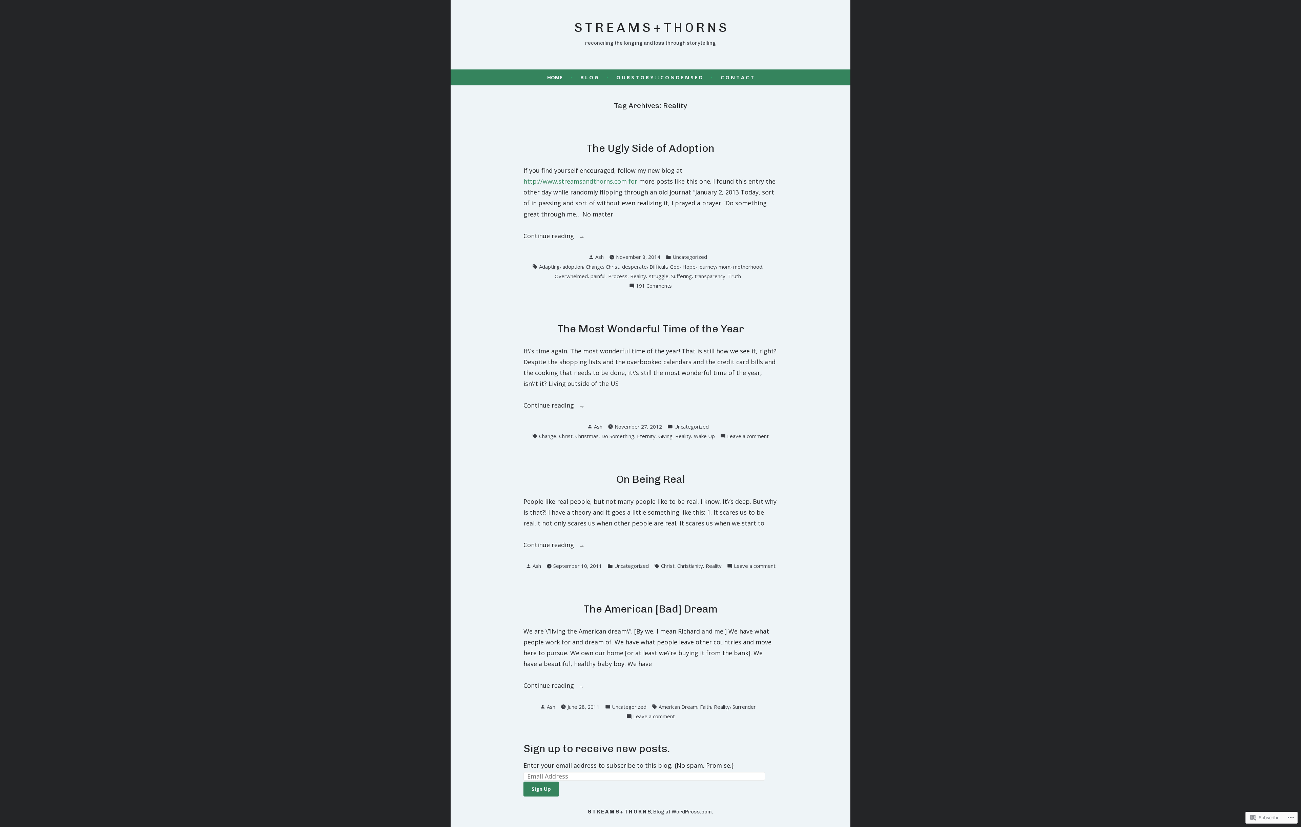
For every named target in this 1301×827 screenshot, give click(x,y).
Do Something (617, 436)
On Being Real (650, 479)
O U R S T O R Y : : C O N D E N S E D (659, 77)
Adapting (549, 266)
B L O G (589, 77)
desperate (634, 266)
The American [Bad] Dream (650, 609)
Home (554, 77)
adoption (572, 266)
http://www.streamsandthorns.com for (580, 181)
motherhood (747, 266)
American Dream (678, 706)
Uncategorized (690, 256)
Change (594, 266)
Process (617, 276)
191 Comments (654, 286)
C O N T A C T (737, 77)
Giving (665, 436)
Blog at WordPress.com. (683, 812)
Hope (689, 266)
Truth (734, 276)
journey (707, 266)
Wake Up (704, 436)
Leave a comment (748, 436)
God (675, 266)
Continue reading (549, 236)
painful (598, 276)
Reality (638, 276)
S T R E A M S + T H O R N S (650, 27)
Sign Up (541, 788)
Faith (705, 706)
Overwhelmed (571, 276)
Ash (599, 256)
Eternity (646, 436)
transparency (710, 276)
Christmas (587, 436)
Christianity (690, 565)
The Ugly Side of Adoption (650, 148)
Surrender (744, 706)
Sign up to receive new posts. (596, 748)
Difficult (658, 266)
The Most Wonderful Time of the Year (650, 329)
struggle (658, 276)
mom (724, 266)
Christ (612, 266)
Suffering (681, 276)
